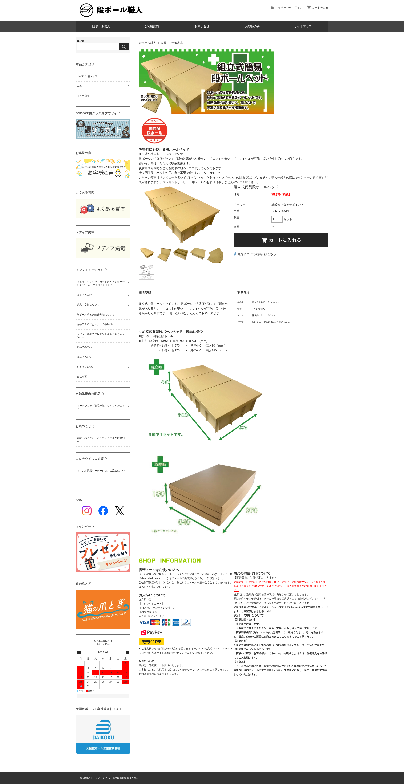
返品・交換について (88, 304)
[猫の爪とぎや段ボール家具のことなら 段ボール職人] (111, 17)
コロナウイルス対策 (90, 458)
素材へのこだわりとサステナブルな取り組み (101, 440)
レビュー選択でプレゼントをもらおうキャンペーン (101, 336)
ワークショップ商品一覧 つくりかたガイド (101, 407)
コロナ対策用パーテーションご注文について (101, 472)
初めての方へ (84, 347)
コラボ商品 (83, 95)
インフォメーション (90, 269)
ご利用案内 (151, 26)
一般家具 (177, 42)
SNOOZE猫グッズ (87, 76)
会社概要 (82, 376)
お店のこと (83, 426)
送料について (84, 357)
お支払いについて (87, 366)
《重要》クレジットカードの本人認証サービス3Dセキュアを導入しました (101, 283)
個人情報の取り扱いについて (93, 778)
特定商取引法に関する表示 (125, 778)
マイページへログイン (289, 7)
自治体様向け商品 (88, 393)
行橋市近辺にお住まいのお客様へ (96, 324)
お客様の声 (252, 26)
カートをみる (320, 7)
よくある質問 (84, 294)
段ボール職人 (101, 26)
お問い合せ (202, 26)
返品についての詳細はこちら (257, 254)
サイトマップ (303, 26)
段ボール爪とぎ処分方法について (96, 314)
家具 (164, 42)
